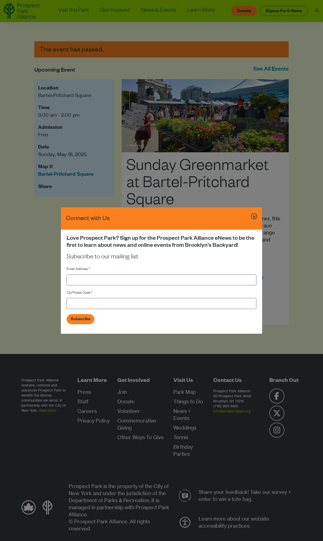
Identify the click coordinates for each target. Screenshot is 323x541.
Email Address (78, 269)
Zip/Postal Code (79, 293)
